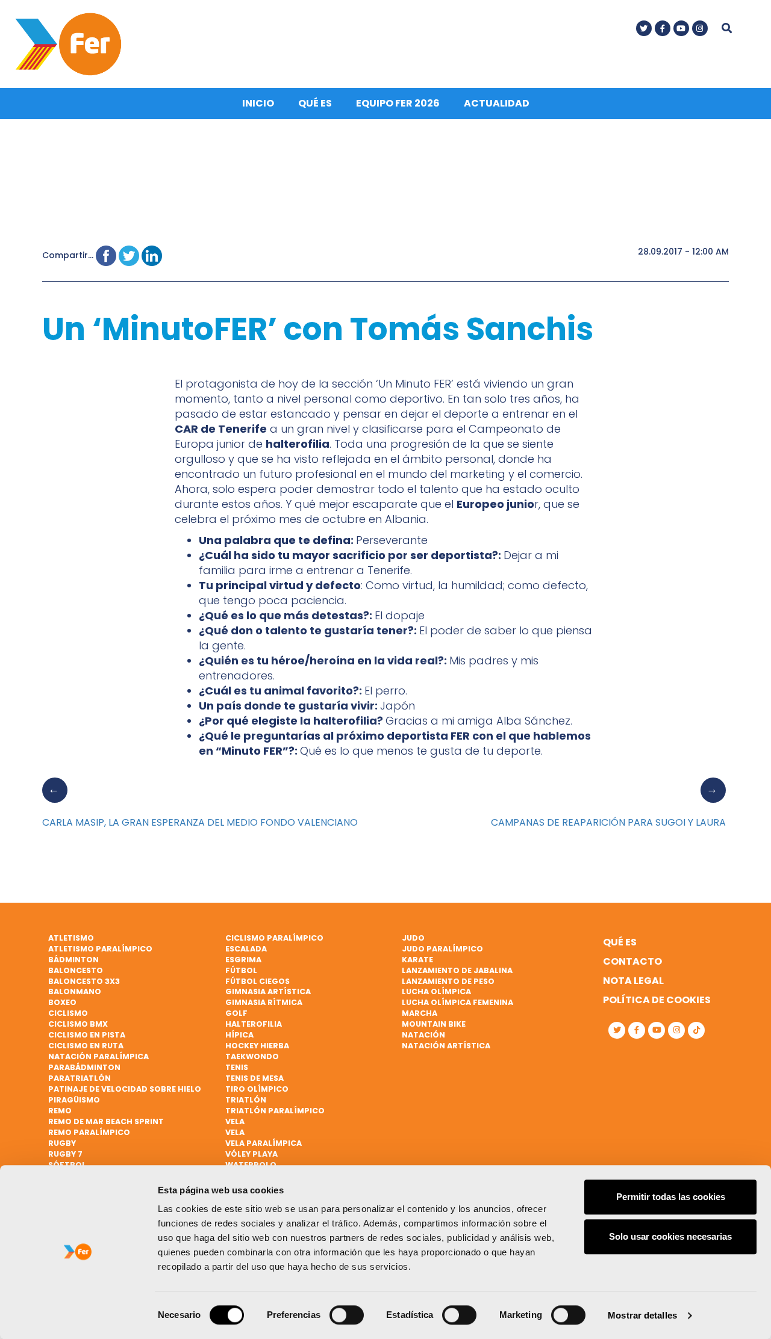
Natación (423, 1035)
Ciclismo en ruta (85, 1046)
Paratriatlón (79, 1078)
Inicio (258, 103)
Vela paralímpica (263, 1143)
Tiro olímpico (257, 1089)
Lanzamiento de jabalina (457, 970)
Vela (235, 1121)
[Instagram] (700, 28)
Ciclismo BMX (78, 1024)
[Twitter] (644, 28)
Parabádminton (84, 1067)
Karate (417, 959)
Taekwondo (252, 1056)
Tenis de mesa (254, 1078)
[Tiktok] (696, 1030)
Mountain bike (434, 1024)
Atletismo (71, 938)
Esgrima (243, 959)
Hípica (239, 1035)
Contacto (632, 961)
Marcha (419, 1013)
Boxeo (62, 1002)
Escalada (246, 949)
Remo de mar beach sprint (106, 1121)
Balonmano (74, 991)
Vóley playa (251, 1154)
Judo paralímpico (442, 949)
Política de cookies (657, 1000)
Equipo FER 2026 (398, 103)
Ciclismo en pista (86, 1035)
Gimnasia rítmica (263, 1002)
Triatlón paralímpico (275, 1111)
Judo (413, 938)
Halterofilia (253, 1024)
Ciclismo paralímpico (274, 938)
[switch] (346, 1315)
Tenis (236, 1067)
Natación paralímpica (98, 1056)
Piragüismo (74, 1100)
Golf (236, 1013)
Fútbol (241, 970)
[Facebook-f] (662, 28)
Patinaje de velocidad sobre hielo (124, 1089)
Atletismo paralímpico (100, 949)
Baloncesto (75, 970)
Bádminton (73, 959)
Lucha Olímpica (436, 991)
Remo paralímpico (89, 1132)
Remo (60, 1111)
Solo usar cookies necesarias (670, 1236)
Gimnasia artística (268, 991)
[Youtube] (681, 28)
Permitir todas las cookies (670, 1197)
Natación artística (446, 1046)
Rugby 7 (65, 1154)
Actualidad (496, 103)
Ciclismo (68, 1013)
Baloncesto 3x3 (84, 981)
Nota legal (633, 981)
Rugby (62, 1143)
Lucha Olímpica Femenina (457, 1002)
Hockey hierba (257, 1046)
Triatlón (245, 1100)
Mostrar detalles (642, 1315)
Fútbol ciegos (257, 981)
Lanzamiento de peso (448, 981)
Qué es (315, 103)
